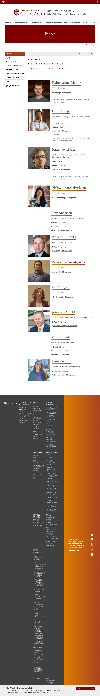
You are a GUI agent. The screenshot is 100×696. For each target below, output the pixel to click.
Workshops (37, 553)
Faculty (8, 58)
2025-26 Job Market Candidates (12, 86)
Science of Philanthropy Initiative (38, 669)
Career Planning (52, 497)
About (84, 23)
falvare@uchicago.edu (61, 169)
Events (92, 23)
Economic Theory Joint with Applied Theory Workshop (38, 606)
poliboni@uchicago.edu (61, 93)
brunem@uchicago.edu (61, 272)
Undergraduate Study (53, 23)
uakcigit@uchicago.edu (61, 131)
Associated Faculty (12, 70)
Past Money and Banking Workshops (39, 635)
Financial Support (39, 463)
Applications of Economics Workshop (39, 558)
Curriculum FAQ (52, 481)
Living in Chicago (52, 434)
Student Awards (51, 442)
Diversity (36, 679)
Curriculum (50, 457)
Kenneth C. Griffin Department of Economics (25, 405)
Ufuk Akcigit (61, 111)
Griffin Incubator (39, 522)
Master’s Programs (20, 23)
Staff (7, 81)
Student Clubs (52, 509)
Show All (62, 68)
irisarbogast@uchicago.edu (63, 297)
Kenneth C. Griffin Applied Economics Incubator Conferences (39, 661)
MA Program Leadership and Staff (51, 446)
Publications (37, 525)
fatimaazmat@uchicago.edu (63, 375)
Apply (35, 460)
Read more (89, 688)
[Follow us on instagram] (92, 541)
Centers (36, 520)
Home (87, 45)
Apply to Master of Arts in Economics (52, 414)
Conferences (37, 647)
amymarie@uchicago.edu (61, 230)
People (8, 23)
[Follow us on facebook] (92, 536)
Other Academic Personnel (15, 73)
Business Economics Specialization (52, 469)
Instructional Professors (14, 66)
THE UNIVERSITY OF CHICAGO (14, 2)
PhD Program (36, 23)
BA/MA (49, 478)
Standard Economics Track (51, 462)
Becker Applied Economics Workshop (39, 574)
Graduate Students (12, 77)
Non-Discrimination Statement (51, 681)
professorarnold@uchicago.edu (64, 326)
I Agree (80, 688)
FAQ (34, 477)
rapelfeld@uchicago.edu (62, 251)
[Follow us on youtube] (92, 555)
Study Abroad (52, 488)
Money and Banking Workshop (38, 628)
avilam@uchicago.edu (60, 355)
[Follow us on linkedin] (92, 550)
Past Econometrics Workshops (40, 596)
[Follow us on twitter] (92, 545)
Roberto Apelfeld (64, 236)
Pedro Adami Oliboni (66, 82)
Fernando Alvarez (64, 149)
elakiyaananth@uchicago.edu (64, 198)
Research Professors (13, 62)
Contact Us (50, 546)
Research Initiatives (72, 23)
